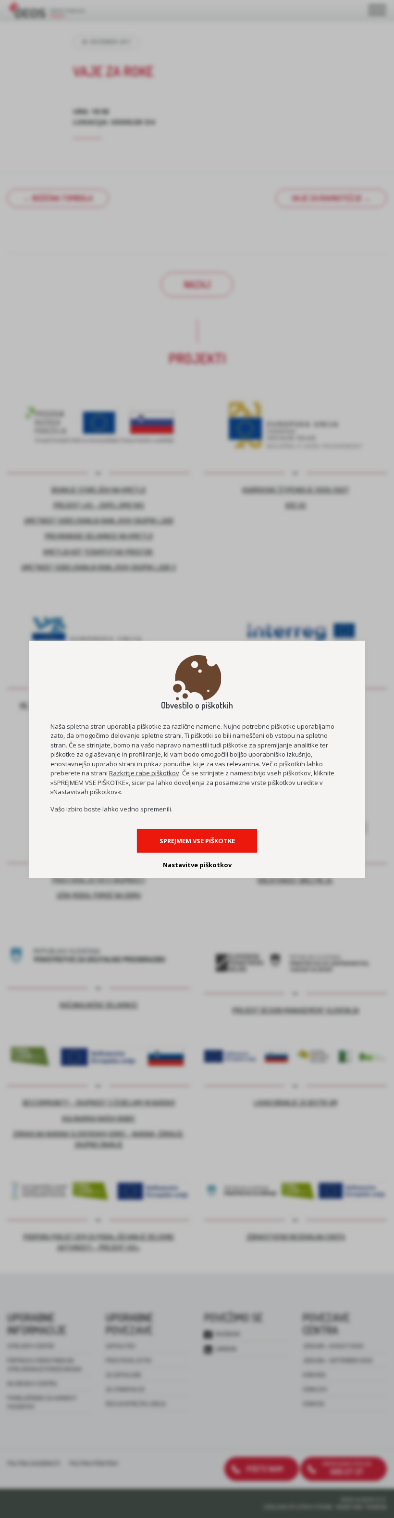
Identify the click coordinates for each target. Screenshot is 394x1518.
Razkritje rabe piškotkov (144, 773)
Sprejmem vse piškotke (197, 840)
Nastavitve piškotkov (197, 864)
